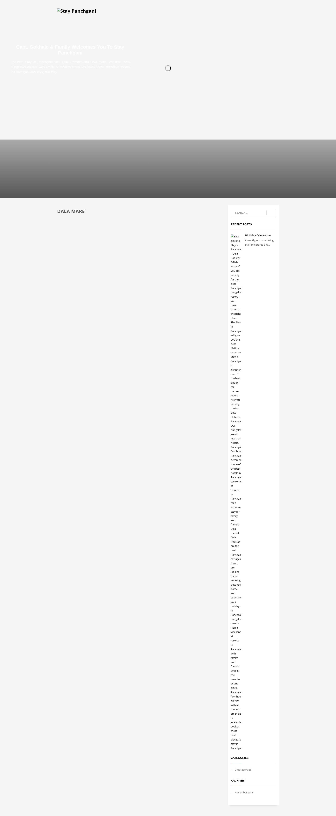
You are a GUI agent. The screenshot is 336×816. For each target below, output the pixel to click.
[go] (271, 213)
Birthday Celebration (258, 235)
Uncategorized (243, 769)
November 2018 (244, 792)
